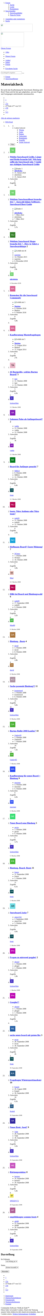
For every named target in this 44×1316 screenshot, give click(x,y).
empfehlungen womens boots (23, 1217)
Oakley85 (17, 735)
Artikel (7, 60)
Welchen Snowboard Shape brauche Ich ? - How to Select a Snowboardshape (24, 244)
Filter (12, 144)
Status (3, 1265)
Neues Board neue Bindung (22, 823)
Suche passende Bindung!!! (22, 686)
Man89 (12, 625)
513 (6, 112)
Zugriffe (22, 140)
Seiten (7, 62)
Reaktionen (23, 138)
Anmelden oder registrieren (15, 19)
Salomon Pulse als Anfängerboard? (26, 419)
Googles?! (14, 1002)
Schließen (32, 1314)
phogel (16, 962)
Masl (11, 578)
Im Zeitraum (5, 1259)
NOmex (17, 554)
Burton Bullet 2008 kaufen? (23, 731)
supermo (17, 255)
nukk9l (16, 518)
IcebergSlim (14, 403)
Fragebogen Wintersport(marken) (25, 1080)
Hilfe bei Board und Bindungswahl (26, 594)
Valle (16, 1132)
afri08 (16, 1221)
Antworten (23, 136)
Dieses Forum (10, 56)
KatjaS (16, 1087)
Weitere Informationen (20, 1314)
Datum (21, 134)
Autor (21, 132)
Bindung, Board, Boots (20, 868)
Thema (21, 130)
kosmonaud (18, 691)
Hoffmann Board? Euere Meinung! (26, 547)
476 (6, 104)
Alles (7, 52)
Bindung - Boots (17, 641)
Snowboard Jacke (18, 912)
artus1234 (17, 917)
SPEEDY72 (14, 1201)
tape (15, 379)
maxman (17, 783)
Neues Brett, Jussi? (18, 1127)
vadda (16, 426)
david (16, 646)
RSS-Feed (9, 122)
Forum (7, 64)
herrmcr (17, 1176)
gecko (16, 827)
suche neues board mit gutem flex (25, 1035)
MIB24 (17, 471)
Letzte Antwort (24, 142)
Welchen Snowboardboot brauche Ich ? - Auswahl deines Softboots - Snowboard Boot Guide (25, 202)
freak (12, 495)
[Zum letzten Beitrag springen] (12, 275)
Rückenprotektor (18, 1172)
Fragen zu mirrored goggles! (23, 957)
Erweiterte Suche (11, 69)
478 (6, 108)
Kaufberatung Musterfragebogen (25, 335)
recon (16, 1040)
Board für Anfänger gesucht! (23, 466)
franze (16, 872)
